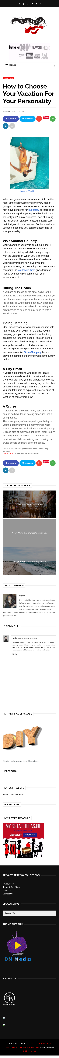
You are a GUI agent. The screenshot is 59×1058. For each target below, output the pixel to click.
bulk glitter (46, 650)
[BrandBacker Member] (9, 1005)
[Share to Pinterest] (12, 126)
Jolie (14, 638)
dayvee (7, 112)
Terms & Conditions (11, 887)
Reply (14, 654)
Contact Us (8, 894)
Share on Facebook (11, 120)
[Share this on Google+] (39, 119)
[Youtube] (23, 4)
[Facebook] (36, 4)
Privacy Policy (8, 884)
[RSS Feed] (40, 4)
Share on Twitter (28, 120)
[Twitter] (32, 4)
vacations (8, 78)
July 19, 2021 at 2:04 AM (27, 638)
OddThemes (29, 1051)
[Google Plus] (27, 4)
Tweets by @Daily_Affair (13, 794)
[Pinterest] (19, 4)
